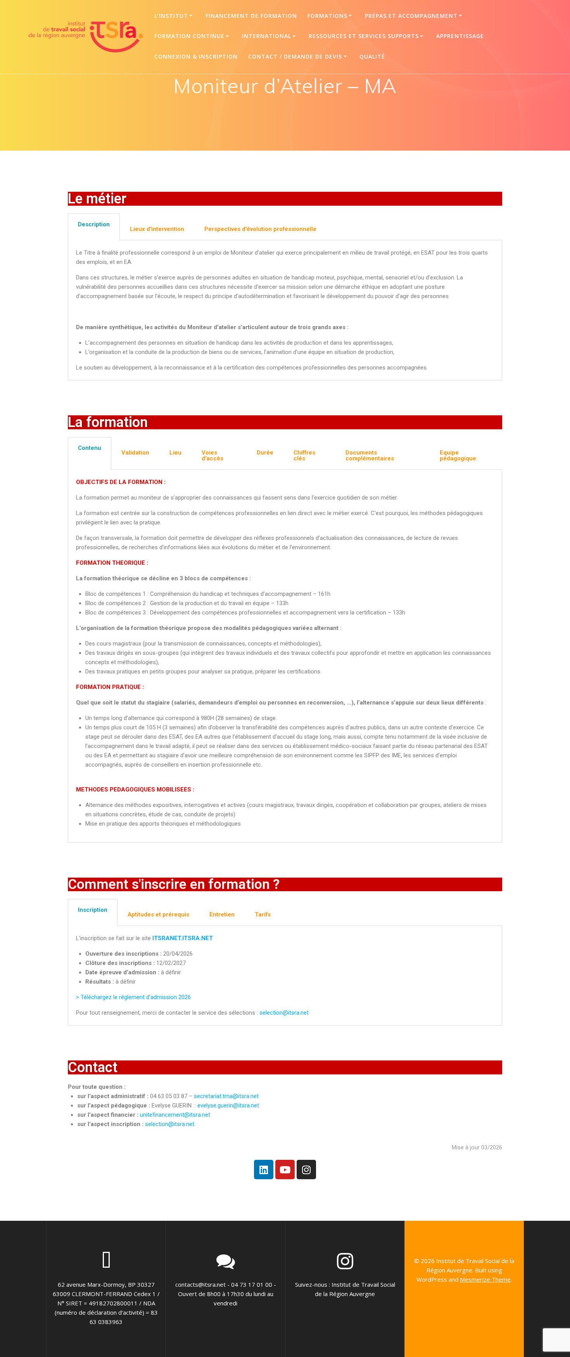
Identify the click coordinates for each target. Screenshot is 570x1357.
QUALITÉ (372, 56)
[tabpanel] (285, 310)
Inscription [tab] (92, 909)
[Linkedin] (263, 1169)
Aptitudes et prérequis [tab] (158, 914)
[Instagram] (306, 1169)
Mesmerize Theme (485, 1279)
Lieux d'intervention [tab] (157, 229)
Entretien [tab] (222, 914)
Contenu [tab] (89, 447)
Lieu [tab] (175, 452)
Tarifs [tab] (263, 914)
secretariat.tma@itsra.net (226, 1096)
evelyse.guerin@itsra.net (228, 1105)
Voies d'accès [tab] (212, 455)
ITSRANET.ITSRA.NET (183, 938)
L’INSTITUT (171, 15)
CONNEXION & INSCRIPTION (196, 56)
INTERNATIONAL (266, 36)
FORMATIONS (327, 15)
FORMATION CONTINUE (189, 36)
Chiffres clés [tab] (304, 455)
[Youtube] (285, 1169)
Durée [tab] (265, 452)
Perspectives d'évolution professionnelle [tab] (260, 229)
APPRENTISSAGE (460, 36)
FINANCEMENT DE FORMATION (251, 15)
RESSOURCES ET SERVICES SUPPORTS (364, 36)
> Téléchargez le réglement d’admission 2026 (133, 997)
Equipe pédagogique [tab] (458, 455)
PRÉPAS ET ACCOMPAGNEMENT (411, 15)
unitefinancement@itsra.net (175, 1114)
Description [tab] (94, 224)
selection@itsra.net (284, 1012)
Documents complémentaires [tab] (369, 455)
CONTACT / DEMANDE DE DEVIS (295, 56)
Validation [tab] (135, 452)
